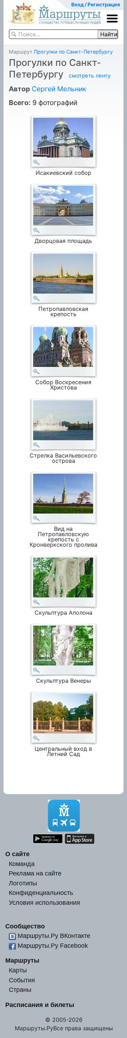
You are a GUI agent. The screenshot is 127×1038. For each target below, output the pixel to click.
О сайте (17, 854)
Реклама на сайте (35, 873)
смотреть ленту (90, 75)
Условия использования (44, 902)
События (22, 980)
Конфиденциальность (41, 892)
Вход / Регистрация (95, 4)
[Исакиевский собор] (36, 162)
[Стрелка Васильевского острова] (36, 445)
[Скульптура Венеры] (36, 670)
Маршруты (22, 960)
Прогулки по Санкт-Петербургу (73, 52)
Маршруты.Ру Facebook (53, 945)
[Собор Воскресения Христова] (36, 371)
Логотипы (23, 883)
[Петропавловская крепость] (36, 298)
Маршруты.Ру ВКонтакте (54, 935)
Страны (20, 989)
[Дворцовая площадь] (36, 230)
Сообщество (25, 926)
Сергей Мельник (59, 89)
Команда (22, 863)
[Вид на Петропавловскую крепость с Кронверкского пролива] (36, 518)
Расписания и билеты (39, 1004)
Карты (18, 970)
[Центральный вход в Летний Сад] (36, 738)
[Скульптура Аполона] (36, 602)
